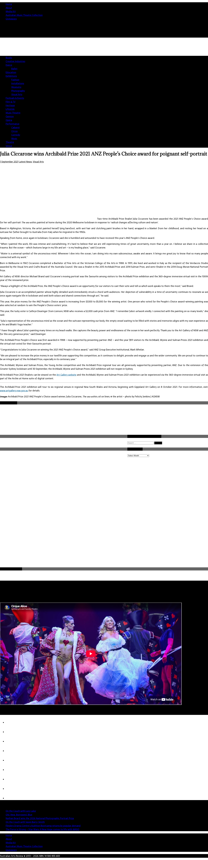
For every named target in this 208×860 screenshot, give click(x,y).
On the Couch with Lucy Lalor (21, 811)
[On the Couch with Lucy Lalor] (11, 722)
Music (14, 138)
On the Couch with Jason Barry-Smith (25, 822)
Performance (12, 124)
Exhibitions (11, 76)
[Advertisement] (106, 545)
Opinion (10, 116)
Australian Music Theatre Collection (24, 15)
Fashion (15, 80)
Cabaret (15, 127)
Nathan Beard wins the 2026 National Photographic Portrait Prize (40, 818)
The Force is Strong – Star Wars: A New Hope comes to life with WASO (42, 829)
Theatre (10, 142)
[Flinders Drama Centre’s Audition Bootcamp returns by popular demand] (11, 760)
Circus (14, 131)
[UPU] (11, 779)
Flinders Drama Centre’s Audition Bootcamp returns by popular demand (43, 825)
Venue (9, 146)
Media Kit (11, 11)
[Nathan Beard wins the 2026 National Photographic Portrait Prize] (11, 741)
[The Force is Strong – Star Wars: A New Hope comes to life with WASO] (11, 770)
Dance (9, 65)
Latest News (25, 161)
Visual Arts (16, 94)
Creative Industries (15, 61)
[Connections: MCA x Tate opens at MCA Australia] (11, 789)
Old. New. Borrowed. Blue (19, 814)
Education (11, 72)
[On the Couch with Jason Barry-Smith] (11, 751)
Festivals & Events (15, 98)
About (9, 8)
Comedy (15, 135)
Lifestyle (10, 109)
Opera (9, 120)
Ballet (14, 69)
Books (9, 57)
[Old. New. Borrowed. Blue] (11, 732)
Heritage (10, 105)
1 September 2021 (9, 161)
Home (9, 4)
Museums (16, 87)
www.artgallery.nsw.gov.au (14, 390)
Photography (18, 91)
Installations (17, 83)
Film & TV (10, 102)
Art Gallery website (66, 375)
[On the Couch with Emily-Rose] (11, 798)
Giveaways (11, 19)
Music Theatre (13, 113)
